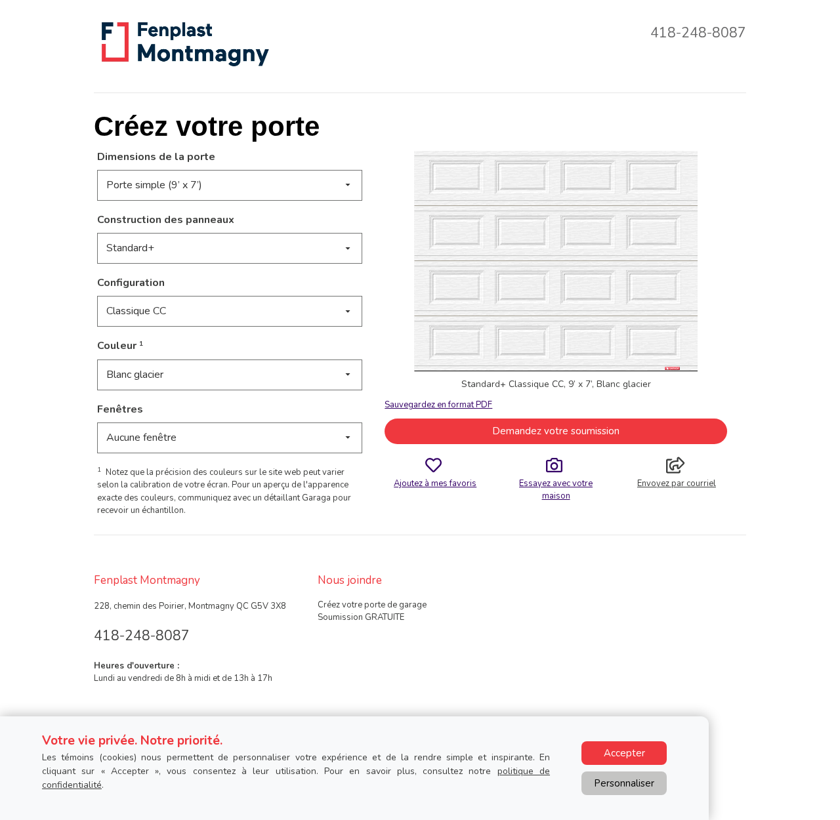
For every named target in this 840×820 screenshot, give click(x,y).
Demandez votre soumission (556, 431)
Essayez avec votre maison (556, 489)
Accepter (624, 753)
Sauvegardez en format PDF (438, 405)
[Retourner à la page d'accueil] (184, 43)
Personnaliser (624, 783)
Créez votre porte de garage (372, 605)
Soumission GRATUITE (361, 617)
